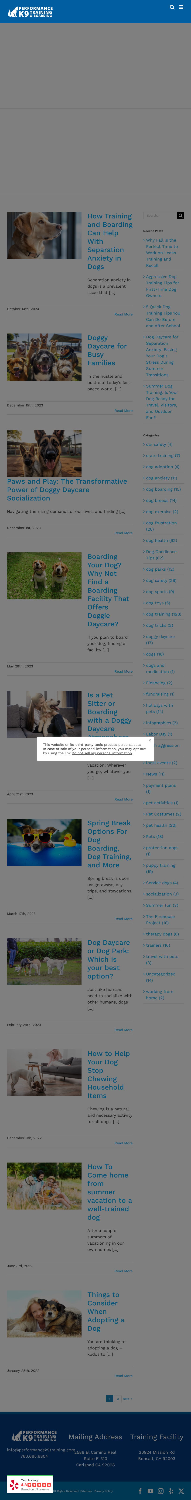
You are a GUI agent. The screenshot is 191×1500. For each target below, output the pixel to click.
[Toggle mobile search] (172, 7)
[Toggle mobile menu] (181, 7)
